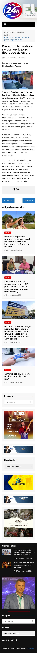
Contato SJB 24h (10, 640)
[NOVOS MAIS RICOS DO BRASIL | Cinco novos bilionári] (18, 593)
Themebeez (31, 648)
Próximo (28, 200)
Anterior (9, 200)
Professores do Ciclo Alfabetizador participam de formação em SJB (24, 552)
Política (23, 58)
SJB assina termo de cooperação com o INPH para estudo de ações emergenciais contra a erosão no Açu (16, 286)
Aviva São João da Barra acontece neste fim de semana (24, 565)
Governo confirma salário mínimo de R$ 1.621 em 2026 (17, 376)
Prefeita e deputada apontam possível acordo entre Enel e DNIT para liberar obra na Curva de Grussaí (17, 241)
